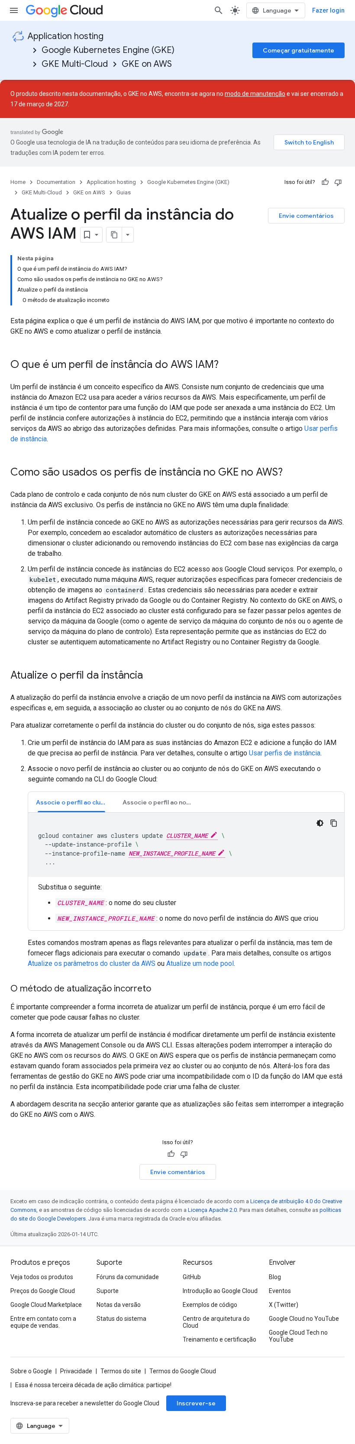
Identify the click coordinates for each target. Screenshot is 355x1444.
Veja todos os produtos (41, 1276)
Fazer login (328, 10)
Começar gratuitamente (298, 50)
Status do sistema (121, 1318)
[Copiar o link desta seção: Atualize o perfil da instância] (151, 676)
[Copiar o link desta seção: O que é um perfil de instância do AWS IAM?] (227, 365)
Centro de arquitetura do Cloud (216, 1322)
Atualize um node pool (200, 963)
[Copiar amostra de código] (334, 823)
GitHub (192, 1276)
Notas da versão (119, 1304)
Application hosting (65, 36)
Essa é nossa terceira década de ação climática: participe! (93, 1385)
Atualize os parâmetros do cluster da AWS (91, 963)
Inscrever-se (196, 1403)
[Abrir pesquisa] (218, 10)
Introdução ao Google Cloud (220, 1290)
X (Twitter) (283, 1304)
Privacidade (76, 1371)
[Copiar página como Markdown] (114, 234)
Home (18, 182)
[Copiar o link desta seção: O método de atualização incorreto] (159, 989)
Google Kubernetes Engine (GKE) (108, 50)
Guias (123, 192)
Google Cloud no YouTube (304, 1318)
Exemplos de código (210, 1304)
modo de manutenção (255, 93)
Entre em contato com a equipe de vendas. (43, 1322)
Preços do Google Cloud (42, 1290)
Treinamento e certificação (219, 1339)
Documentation (56, 182)
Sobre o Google (31, 1371)
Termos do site (120, 1371)
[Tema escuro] (320, 823)
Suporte (108, 1290)
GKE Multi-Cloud (75, 64)
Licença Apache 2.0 (212, 1210)
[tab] (71, 802)
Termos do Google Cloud (182, 1371)
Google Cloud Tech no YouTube (298, 1336)
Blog (275, 1276)
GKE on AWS (147, 64)
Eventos (280, 1290)
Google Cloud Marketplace (46, 1304)
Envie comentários (306, 216)
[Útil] (325, 182)
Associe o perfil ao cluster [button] (74, 802)
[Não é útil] (338, 182)
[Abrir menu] (14, 10)
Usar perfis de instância (284, 753)
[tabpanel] (186, 868)
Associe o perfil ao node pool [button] (162, 802)
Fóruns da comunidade (128, 1276)
